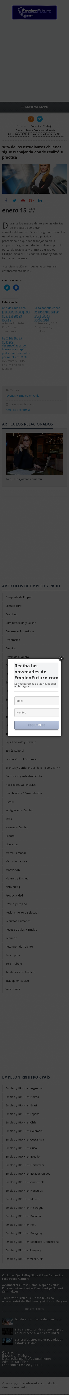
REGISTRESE (36, 725)
